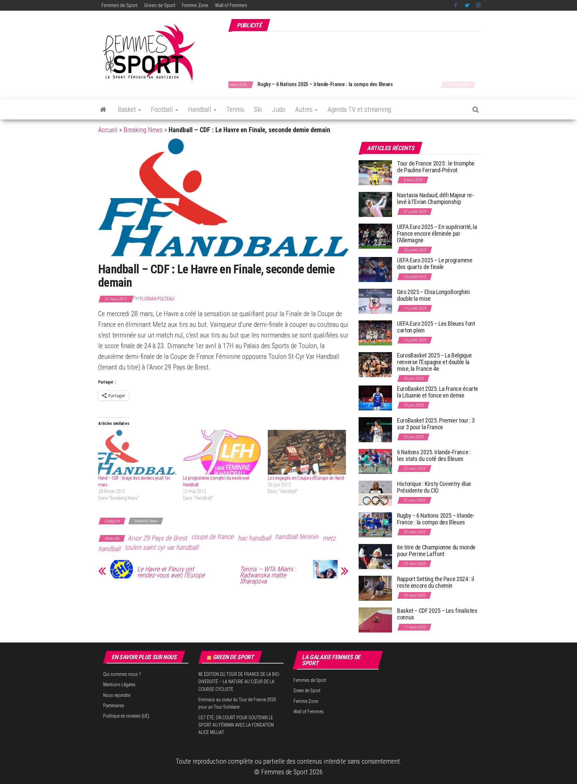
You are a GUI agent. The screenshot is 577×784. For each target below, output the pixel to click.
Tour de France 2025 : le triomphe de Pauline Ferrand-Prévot (435, 167)
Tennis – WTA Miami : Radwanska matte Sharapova (268, 575)
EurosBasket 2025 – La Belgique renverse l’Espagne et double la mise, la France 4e (434, 362)
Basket (128, 109)
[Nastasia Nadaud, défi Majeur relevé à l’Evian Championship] (375, 204)
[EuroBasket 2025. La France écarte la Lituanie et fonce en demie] (375, 398)
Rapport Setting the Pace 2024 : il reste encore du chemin (435, 582)
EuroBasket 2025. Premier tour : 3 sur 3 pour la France (436, 424)
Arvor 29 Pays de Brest (157, 538)
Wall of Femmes (231, 5)
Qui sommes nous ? (122, 674)
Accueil (108, 130)
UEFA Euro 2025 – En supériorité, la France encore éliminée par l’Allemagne (437, 233)
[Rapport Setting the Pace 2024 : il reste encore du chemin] (375, 588)
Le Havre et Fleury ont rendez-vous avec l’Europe (171, 572)
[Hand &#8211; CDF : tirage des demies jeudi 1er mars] (137, 452)
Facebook (456, 5)
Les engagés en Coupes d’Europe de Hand (306, 478)
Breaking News (143, 130)
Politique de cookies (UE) (126, 716)
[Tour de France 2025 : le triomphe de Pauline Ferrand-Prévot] (375, 172)
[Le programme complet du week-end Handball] (222, 452)
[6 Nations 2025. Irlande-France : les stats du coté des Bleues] (375, 461)
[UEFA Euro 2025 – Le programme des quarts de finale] (375, 269)
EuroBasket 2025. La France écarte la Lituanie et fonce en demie (437, 392)
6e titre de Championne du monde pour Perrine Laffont (436, 550)
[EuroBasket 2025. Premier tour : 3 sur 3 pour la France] (375, 429)
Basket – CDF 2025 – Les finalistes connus (314, 84)
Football (163, 109)
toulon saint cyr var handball (161, 547)
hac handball (254, 538)
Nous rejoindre (116, 695)
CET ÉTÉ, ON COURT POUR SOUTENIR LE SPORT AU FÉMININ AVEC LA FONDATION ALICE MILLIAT (236, 725)
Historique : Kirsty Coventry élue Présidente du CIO (434, 487)
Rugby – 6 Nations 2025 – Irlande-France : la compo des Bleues (435, 519)
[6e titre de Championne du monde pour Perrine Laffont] (375, 556)
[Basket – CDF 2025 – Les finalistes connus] (375, 619)
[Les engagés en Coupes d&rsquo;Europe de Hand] (307, 452)
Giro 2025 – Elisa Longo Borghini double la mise (433, 295)
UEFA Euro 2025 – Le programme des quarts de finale (434, 263)
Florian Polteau (157, 298)
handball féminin (296, 537)
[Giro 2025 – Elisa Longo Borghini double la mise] (375, 301)
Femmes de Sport (120, 5)
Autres (304, 109)
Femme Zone (195, 5)
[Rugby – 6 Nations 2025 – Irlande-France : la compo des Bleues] (375, 524)
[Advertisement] (357, 53)
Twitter (467, 5)
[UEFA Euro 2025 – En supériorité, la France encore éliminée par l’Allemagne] (375, 236)
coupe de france (212, 537)
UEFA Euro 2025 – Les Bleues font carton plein (436, 327)
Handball (200, 109)
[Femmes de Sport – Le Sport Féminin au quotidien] (103, 109)
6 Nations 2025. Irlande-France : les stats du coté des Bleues (433, 455)
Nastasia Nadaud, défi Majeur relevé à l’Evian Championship (435, 198)
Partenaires (113, 705)
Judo (278, 109)
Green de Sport (159, 5)
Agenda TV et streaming (359, 109)
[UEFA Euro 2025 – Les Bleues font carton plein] (375, 332)
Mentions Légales (119, 684)
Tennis (235, 109)
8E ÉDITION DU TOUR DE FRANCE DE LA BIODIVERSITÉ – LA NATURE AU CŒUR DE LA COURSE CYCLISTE (239, 682)
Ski (258, 109)
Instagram (478, 5)
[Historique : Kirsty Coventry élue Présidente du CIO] (375, 493)
